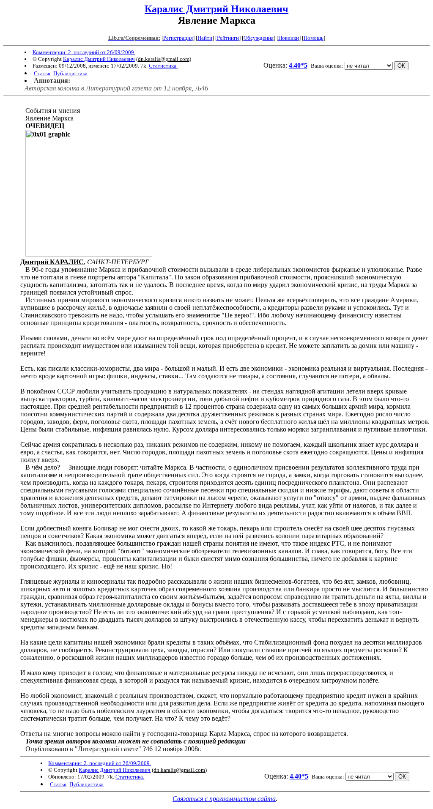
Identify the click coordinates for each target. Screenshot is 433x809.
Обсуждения (259, 38)
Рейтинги (228, 38)
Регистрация (178, 38)
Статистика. (163, 66)
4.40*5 (298, 65)
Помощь (313, 38)
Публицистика (70, 73)
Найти (204, 38)
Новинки (288, 38)
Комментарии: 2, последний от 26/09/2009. (84, 52)
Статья (42, 73)
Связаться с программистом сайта (224, 798)
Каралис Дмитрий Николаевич (216, 8)
